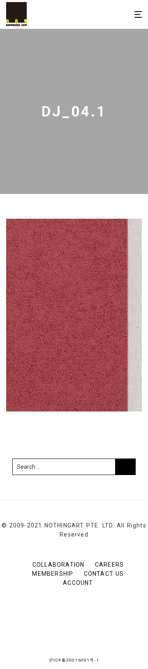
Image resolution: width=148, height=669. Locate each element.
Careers (109, 564)
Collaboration (58, 564)
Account (78, 582)
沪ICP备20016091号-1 (74, 660)
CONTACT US (104, 573)
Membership (52, 573)
